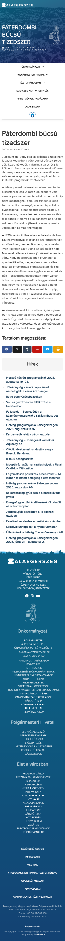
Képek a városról (33, 788)
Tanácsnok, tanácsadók (33, 660)
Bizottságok (33, 668)
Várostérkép (33, 701)
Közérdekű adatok (33, 750)
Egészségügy (33, 806)
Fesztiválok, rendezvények (33, 777)
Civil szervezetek (33, 795)
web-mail (32, 865)
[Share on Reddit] (37, 349)
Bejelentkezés (32, 926)
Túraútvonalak (33, 832)
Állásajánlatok (33, 803)
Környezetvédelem (33, 704)
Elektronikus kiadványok (33, 828)
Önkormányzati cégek (33, 693)
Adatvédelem (32, 889)
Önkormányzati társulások (33, 697)
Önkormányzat (31, 67)
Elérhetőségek (33, 739)
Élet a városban (30, 83)
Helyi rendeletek (33, 682)
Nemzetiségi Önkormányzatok (33, 675)
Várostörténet (33, 574)
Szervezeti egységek (33, 735)
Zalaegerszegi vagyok (33, 581)
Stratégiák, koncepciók (33, 686)
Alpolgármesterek (33, 644)
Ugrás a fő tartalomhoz (54, 1)
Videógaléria (33, 784)
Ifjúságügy (33, 810)
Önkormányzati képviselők (31, 648)
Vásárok (33, 825)
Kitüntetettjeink (33, 679)
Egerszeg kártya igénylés (32, 91)
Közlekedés (33, 817)
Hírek (30, 48)
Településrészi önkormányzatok (33, 671)
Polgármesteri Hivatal (30, 75)
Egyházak (33, 799)
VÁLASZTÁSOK (32, 107)
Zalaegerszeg (17, 5)
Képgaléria (33, 577)
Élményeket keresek (33, 585)
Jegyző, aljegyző (33, 732)
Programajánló (33, 773)
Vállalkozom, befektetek (33, 588)
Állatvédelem (33, 708)
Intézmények (33, 792)
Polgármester (33, 640)
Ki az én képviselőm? (34, 656)
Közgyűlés (33, 664)
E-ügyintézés (33, 743)
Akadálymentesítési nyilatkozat (32, 897)
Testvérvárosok (33, 712)
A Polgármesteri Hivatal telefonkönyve (32, 873)
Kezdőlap (12, 48)
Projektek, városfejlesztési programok (33, 690)
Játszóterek (33, 814)
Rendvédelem (33, 821)
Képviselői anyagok (32, 881)
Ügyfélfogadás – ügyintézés (33, 746)
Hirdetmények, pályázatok (32, 99)
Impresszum (33, 857)
